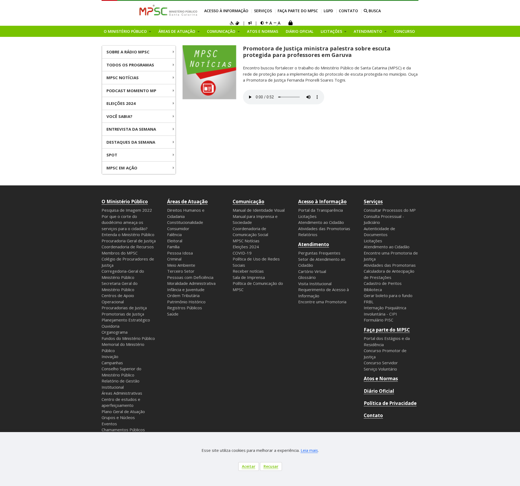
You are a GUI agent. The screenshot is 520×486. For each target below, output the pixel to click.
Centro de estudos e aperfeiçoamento (121, 402)
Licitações (307, 216)
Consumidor (178, 228)
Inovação (110, 356)
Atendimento (313, 244)
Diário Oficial (299, 31)
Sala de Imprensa (249, 277)
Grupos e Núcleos (118, 417)
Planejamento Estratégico (126, 320)
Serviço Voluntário (380, 369)
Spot (111, 154)
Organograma (115, 332)
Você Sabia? (119, 116)
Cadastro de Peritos (383, 283)
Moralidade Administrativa (191, 283)
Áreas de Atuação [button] (177, 31)
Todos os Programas (130, 64)
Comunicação (248, 201)
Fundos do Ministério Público (128, 338)
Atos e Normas (262, 31)
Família (173, 246)
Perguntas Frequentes (319, 253)
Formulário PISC (378, 320)
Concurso (404, 31)
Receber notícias (248, 271)
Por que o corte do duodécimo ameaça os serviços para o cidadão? (125, 222)
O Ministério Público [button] (126, 31)
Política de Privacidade (390, 403)
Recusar (271, 466)
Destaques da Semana (130, 142)
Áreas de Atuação (187, 201)
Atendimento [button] (368, 31)
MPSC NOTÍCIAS (122, 77)
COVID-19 (242, 253)
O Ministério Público (125, 201)
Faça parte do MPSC (298, 10)
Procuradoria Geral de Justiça (129, 240)
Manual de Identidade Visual (259, 210)
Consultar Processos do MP (390, 210)
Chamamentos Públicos (123, 429)
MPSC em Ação (121, 167)
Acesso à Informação (226, 10)
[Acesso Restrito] (290, 23)
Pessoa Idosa (180, 253)
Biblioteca (373, 289)
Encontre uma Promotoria (322, 301)
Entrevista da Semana (131, 129)
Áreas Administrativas (122, 393)
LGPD (328, 10)
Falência (174, 234)
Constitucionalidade (185, 222)
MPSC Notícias (246, 240)
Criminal (174, 259)
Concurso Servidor (381, 362)
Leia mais (309, 450)
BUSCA (374, 10)
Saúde (172, 314)
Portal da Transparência (320, 210)
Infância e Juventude (185, 289)
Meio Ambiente (181, 265)
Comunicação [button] (221, 31)
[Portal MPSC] (171, 10)
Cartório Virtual (312, 271)
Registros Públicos (184, 307)
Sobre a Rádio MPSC (128, 51)
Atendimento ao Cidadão (321, 222)
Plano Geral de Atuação (123, 411)
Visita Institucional (315, 283)
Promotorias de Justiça (123, 314)
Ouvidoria (110, 326)
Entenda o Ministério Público (128, 234)
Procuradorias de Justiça (124, 307)
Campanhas (112, 362)
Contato (348, 10)
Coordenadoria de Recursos (128, 246)
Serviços (263, 10)
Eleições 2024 (121, 103)
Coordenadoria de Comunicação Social (250, 231)
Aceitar (248, 466)
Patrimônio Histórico (186, 301)
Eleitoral (174, 240)
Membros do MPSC (120, 253)
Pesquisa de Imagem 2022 (127, 210)
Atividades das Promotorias (324, 228)
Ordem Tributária (183, 295)
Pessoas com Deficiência (190, 277)
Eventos (109, 423)
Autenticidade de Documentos (379, 231)
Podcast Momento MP (131, 90)
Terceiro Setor (180, 271)
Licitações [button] (332, 31)
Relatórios (307, 234)
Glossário (307, 277)
